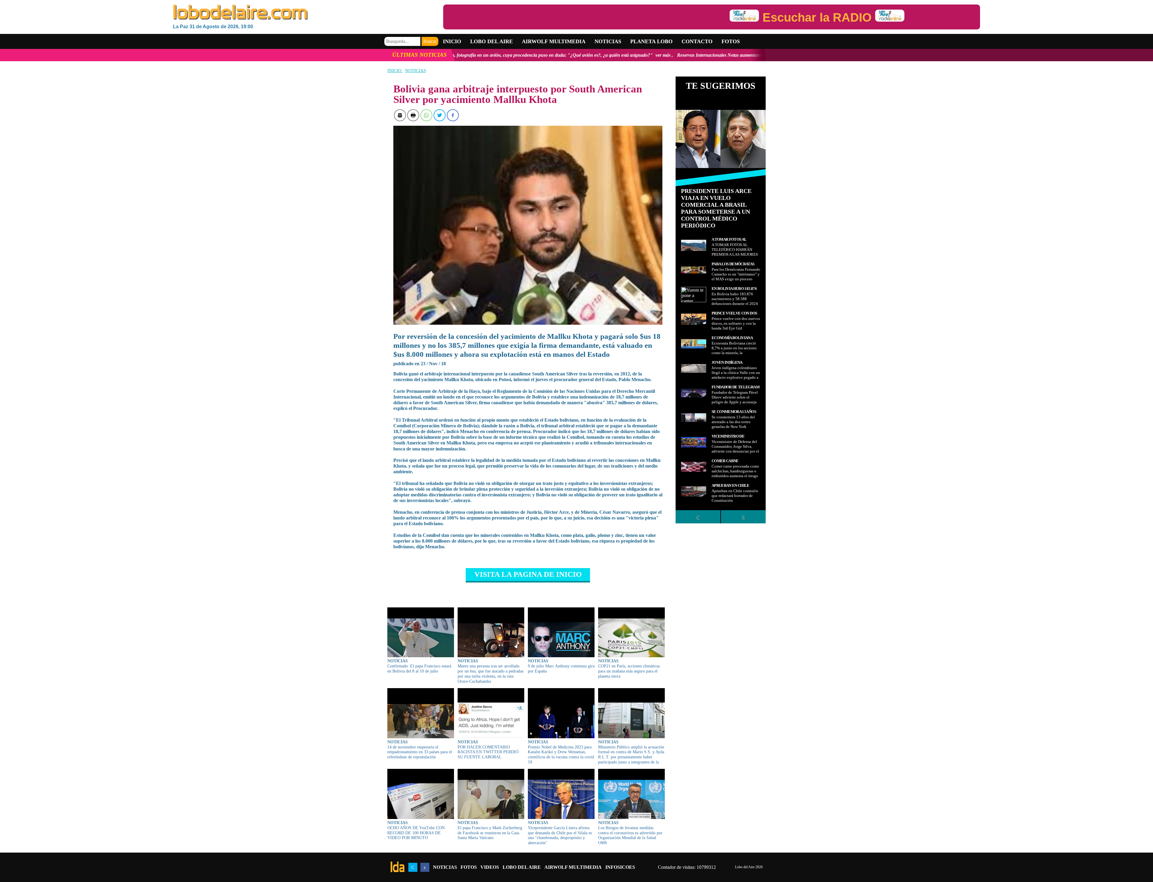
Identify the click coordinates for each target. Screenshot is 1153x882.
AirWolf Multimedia (573, 867)
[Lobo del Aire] (308, 13)
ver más (540, 55)
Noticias (608, 41)
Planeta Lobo (651, 41)
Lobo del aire (491, 41)
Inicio (452, 41)
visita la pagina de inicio (528, 574)
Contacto (697, 41)
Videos (489, 867)
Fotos (731, 41)
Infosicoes (620, 867)
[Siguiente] (743, 516)
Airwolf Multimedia (554, 41)
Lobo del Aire (522, 867)
